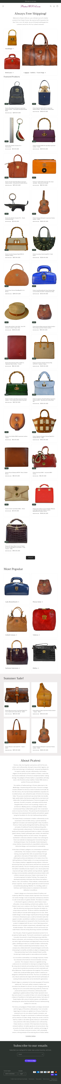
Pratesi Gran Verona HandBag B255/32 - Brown (15, 291)
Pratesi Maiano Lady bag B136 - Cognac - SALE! (15, 747)
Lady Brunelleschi (11, 602)
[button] (3, 6)
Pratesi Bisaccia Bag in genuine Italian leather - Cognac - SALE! (44, 711)
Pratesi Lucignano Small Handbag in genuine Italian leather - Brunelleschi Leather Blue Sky (44, 400)
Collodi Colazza (10, 635)
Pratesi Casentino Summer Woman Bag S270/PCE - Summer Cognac (42, 363)
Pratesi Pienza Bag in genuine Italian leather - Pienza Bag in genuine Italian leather (44, 327)
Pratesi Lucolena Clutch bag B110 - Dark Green (43, 255)
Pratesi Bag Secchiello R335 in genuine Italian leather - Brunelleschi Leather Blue (43, 109)
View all (30, 557)
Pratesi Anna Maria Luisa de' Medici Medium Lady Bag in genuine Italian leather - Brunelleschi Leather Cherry (44, 510)
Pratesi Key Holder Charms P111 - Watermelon (13, 146)
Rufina (35, 668)
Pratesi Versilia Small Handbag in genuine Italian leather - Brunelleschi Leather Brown (16, 182)
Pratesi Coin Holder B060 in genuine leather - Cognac (16, 437)
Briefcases (8, 73)
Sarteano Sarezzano (11, 668)
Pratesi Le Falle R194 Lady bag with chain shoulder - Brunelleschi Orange (43, 182)
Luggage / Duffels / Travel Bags (34, 73)
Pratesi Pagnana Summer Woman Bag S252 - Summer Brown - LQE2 (44, 437)
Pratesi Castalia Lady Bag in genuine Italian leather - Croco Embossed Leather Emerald (16, 399)
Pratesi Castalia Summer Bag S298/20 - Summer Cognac (14, 255)
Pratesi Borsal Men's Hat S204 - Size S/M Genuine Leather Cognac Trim (15, 327)
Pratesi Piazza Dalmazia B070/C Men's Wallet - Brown (16, 473)
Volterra (35, 635)
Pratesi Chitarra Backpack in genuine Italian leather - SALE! (44, 218)
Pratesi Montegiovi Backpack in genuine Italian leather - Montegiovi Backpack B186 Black (16, 109)
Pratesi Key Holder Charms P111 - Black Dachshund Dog (15, 218)
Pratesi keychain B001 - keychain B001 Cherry (42, 473)
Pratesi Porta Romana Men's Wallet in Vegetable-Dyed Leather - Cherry (14, 363)
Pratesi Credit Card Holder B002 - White (15, 508)
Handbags (8, 49)
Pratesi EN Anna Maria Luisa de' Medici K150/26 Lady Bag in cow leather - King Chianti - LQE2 (15, 547)
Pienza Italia (37, 602)
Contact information (53, 1080)
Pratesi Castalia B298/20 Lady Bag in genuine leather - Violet (44, 146)
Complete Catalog (30, 1036)
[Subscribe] (42, 1054)
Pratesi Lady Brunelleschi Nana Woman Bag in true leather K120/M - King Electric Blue (43, 291)
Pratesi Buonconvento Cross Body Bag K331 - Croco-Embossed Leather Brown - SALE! (16, 711)
